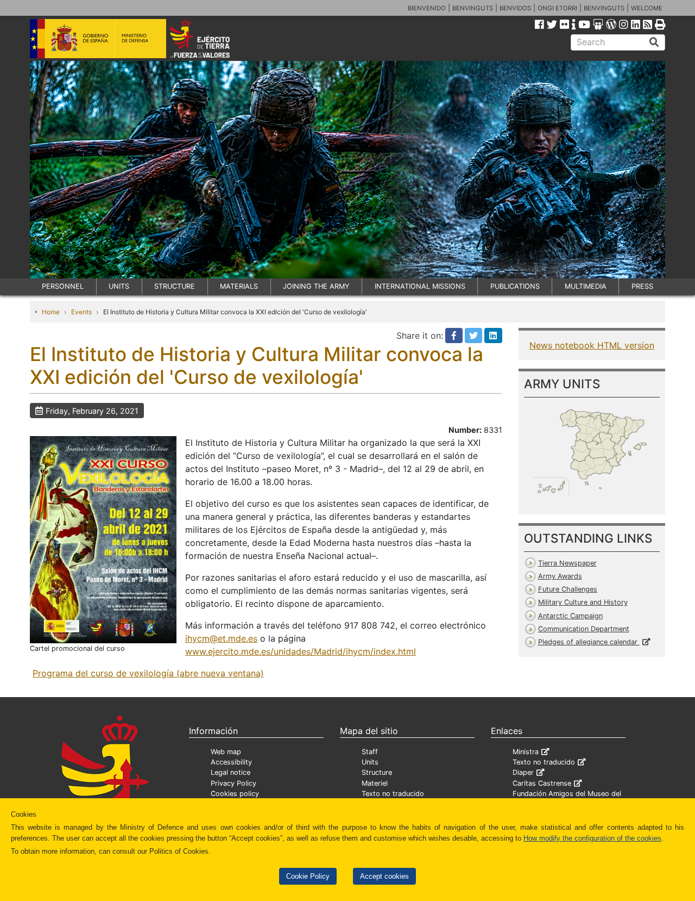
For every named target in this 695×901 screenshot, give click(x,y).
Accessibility (231, 762)
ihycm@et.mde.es (221, 638)
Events (81, 312)
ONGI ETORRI (557, 8)
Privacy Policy (233, 783)
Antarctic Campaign (570, 616)
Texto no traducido (393, 794)
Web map (226, 752)
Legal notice (230, 772)
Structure (377, 772)
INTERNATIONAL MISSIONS (420, 286)
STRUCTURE (174, 286)
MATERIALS (239, 286)
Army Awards (560, 576)
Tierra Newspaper (567, 563)
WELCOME (646, 8)
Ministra (526, 752)
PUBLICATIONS (515, 286)
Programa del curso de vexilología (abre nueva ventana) (148, 673)
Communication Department (583, 629)
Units (370, 762)
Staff (370, 752)
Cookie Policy (308, 876)
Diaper (523, 772)
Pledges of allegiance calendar (589, 642)
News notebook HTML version (591, 345)
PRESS (642, 286)
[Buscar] (654, 42)
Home (51, 312)
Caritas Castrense (542, 783)
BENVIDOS (515, 8)
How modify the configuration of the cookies (592, 838)
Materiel (375, 783)
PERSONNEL (63, 286)
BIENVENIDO (427, 8)
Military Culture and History (583, 602)
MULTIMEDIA (585, 286)
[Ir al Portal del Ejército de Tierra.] (212, 37)
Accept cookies (384, 876)
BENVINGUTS (472, 8)
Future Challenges (567, 589)
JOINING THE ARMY (316, 286)
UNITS (119, 286)
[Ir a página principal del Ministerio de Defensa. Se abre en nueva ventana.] (98, 37)
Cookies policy (235, 794)
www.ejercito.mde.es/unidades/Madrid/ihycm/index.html (300, 651)
